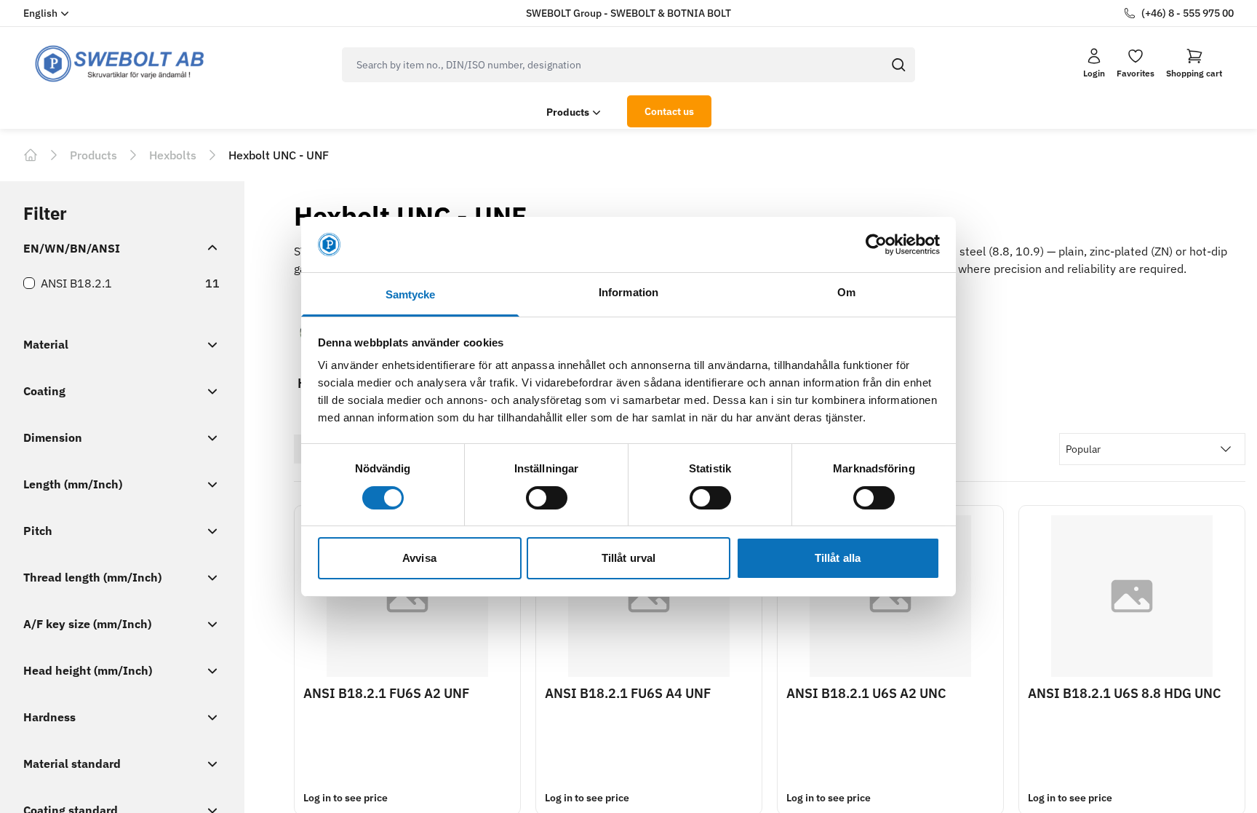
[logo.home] (120, 63)
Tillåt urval (628, 558)
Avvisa (419, 558)
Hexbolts (172, 155)
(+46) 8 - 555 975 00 (1187, 13)
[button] (1194, 63)
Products (567, 112)
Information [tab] (628, 292)
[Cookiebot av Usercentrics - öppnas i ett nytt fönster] (876, 244)
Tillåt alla (838, 558)
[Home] (30, 155)
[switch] (546, 497)
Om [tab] (846, 292)
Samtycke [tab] (411, 294)
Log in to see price (345, 797)
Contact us (669, 111)
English (40, 13)
